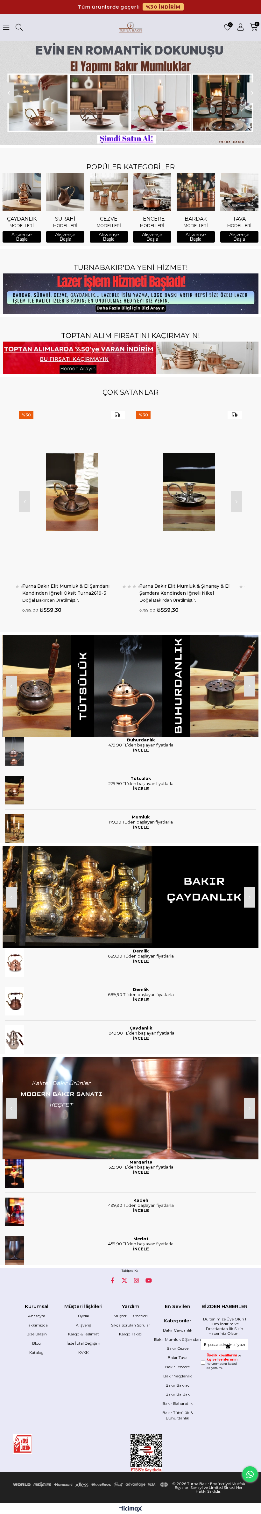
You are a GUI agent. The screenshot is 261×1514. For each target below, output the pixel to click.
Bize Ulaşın (36, 1334)
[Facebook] (112, 1280)
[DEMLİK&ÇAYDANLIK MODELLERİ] (130, 897)
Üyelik (83, 1315)
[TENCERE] (152, 192)
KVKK (83, 1352)
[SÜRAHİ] (65, 192)
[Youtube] (149, 1280)
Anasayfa (36, 1315)
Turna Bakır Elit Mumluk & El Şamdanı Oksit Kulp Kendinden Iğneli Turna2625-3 (187, 589)
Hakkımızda (36, 1325)
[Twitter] (124, 1280)
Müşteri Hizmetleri (131, 1315)
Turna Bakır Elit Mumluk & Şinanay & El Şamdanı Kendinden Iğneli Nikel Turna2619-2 (68, 589)
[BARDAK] (196, 192)
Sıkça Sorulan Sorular (130, 1325)
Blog (36, 1343)
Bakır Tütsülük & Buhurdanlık (177, 1415)
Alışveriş (83, 1325)
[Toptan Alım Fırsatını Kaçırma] (130, 358)
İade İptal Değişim (83, 1343)
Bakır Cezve (177, 1348)
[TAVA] (239, 192)
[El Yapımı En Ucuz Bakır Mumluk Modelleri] (130, 93)
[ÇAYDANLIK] (22, 192)
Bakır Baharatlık (177, 1403)
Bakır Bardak (178, 1394)
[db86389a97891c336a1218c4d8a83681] (36, 1444)
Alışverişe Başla (21, 237)
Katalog (36, 1352)
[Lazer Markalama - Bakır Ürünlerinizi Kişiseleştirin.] (130, 293)
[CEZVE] (109, 192)
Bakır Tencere (177, 1366)
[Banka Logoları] (91, 1484)
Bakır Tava (177, 1357)
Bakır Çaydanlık (177, 1330)
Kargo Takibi (130, 1334)
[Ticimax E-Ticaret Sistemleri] (130, 1509)
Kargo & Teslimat (83, 1334)
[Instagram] (136, 1280)
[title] (130, 686)
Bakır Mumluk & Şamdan (177, 1339)
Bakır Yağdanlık (177, 1376)
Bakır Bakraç (177, 1385)
